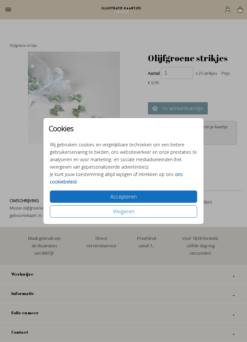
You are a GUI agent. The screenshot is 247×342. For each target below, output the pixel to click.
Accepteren (123, 196)
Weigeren (123, 211)
